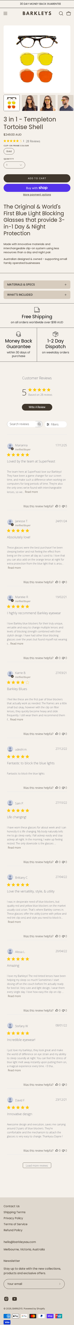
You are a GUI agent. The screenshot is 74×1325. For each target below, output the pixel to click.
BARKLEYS (17, 1308)
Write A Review (37, 407)
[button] (60, 13)
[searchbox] (21, 424)
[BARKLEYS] (37, 13)
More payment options (37, 194)
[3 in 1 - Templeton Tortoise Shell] (12, 103)
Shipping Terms (15, 1212)
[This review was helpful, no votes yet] (57, 506)
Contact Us (12, 1206)
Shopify (41, 1308)
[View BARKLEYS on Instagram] (6, 1299)
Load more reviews (37, 1165)
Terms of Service (15, 1224)
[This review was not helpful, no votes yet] (63, 506)
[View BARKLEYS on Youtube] (14, 1299)
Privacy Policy (13, 1218)
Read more (31, 492)
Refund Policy (13, 1230)
